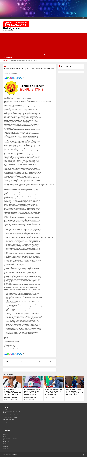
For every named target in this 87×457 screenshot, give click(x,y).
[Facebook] (5, 77)
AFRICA (32, 54)
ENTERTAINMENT (8, 57)
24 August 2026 (7, 399)
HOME (5, 54)
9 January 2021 (7, 73)
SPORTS (21, 54)
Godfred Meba (14, 73)
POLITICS (15, 54)
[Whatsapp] (8, 77)
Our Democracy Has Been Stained (46, 361)
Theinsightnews (12, 28)
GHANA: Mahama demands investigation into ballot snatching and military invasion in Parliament (16, 362)
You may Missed (8, 374)
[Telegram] (18, 77)
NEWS (9, 54)
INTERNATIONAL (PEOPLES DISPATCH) (45, 54)
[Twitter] (13, 77)
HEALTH (27, 54)
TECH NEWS (69, 54)
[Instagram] (10, 77)
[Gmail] (15, 77)
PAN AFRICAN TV (60, 54)
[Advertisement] (43, 43)
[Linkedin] (20, 77)
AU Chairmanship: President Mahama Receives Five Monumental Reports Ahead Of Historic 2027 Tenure (74, 392)
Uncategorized (6, 448)
